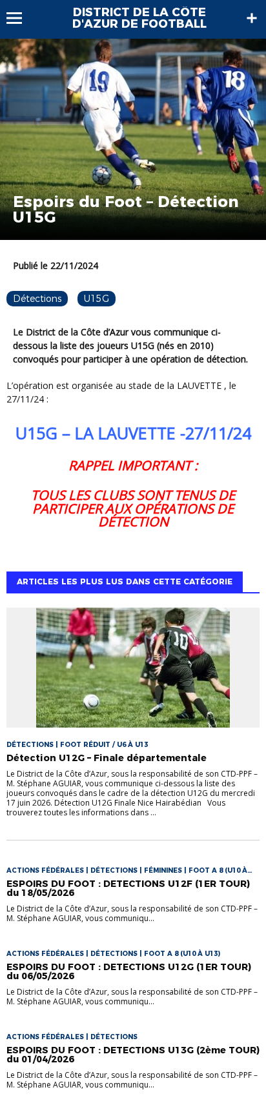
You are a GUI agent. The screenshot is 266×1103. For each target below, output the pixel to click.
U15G (96, 298)
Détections (37, 298)
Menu (20, 18)
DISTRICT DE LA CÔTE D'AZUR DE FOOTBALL (139, 18)
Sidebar (252, 18)
